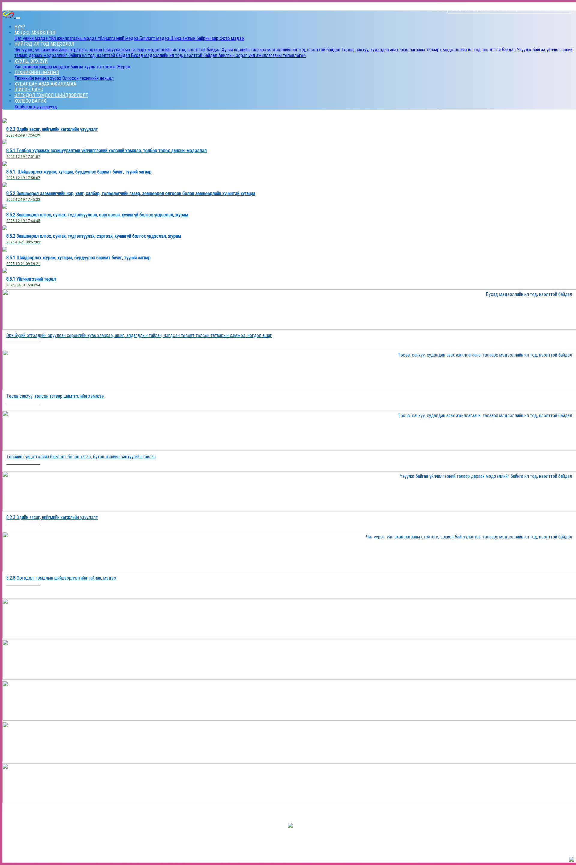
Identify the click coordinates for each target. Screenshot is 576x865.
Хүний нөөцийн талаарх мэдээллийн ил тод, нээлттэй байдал (281, 50)
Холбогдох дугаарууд (35, 107)
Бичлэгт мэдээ (155, 38)
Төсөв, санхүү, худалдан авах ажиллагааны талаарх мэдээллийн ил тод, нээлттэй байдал (429, 50)
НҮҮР (19, 27)
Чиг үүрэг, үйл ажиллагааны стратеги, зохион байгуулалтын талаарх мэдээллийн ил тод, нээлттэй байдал (118, 50)
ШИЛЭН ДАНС (28, 89)
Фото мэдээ (232, 38)
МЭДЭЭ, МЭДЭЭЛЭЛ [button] (34, 32)
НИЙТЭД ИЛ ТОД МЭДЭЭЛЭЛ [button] (44, 44)
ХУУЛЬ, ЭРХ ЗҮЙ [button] (31, 61)
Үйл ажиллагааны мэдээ (73, 38)
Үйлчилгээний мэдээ (119, 38)
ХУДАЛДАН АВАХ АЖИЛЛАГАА (45, 84)
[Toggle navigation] (18, 18)
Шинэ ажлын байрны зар (195, 38)
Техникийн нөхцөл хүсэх (37, 78)
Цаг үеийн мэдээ (31, 38)
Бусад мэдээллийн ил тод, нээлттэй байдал (174, 55)
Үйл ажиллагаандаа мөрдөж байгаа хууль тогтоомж (65, 67)
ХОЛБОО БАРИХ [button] (30, 101)
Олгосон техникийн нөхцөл (88, 78)
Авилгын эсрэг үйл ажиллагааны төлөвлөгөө (262, 55)
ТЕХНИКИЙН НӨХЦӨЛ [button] (36, 72)
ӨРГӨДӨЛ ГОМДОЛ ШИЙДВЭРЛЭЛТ (51, 95)
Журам (123, 67)
